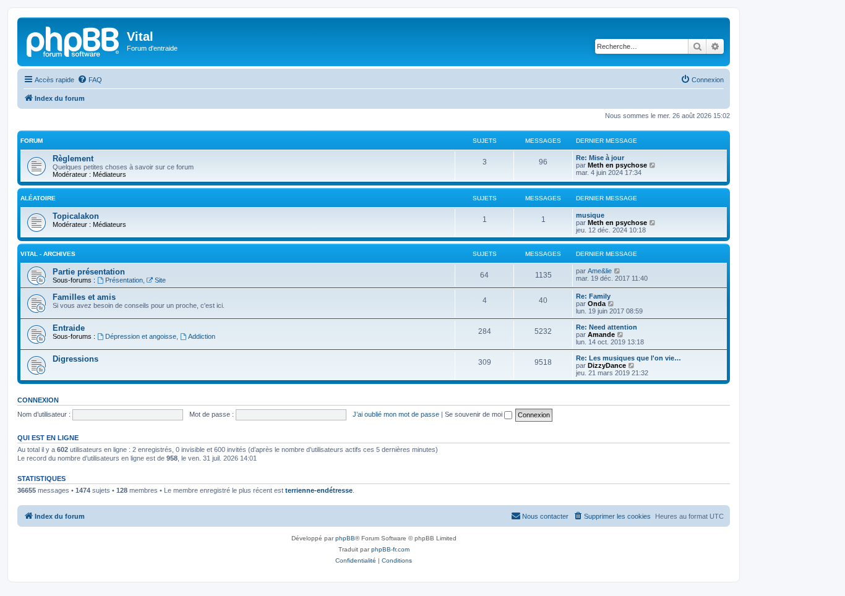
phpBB (345, 538)
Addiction (201, 336)
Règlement (73, 158)
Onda (597, 303)
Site (160, 280)
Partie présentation (89, 271)
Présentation (124, 280)
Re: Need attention (606, 327)
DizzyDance (607, 365)
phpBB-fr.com (390, 549)
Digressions (75, 359)
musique (590, 215)
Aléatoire (38, 198)
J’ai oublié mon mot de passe (396, 414)
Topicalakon (76, 216)
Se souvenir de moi (474, 414)
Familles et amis (84, 297)
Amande (601, 334)
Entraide (69, 328)
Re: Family (593, 296)
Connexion (38, 400)
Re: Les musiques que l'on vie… (628, 358)
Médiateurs (109, 174)
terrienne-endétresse (319, 490)
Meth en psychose (617, 165)
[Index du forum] (73, 40)
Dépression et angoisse (140, 336)
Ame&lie (600, 271)
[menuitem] (89, 79)
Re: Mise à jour (600, 157)
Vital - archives (47, 253)
